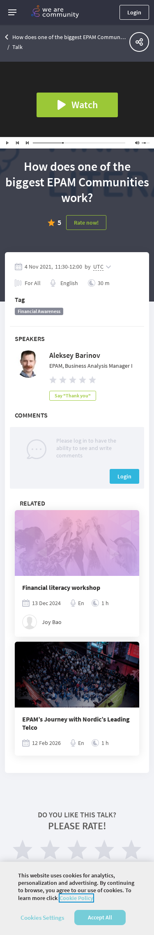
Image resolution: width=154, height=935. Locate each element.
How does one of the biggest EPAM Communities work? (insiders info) (69, 37)
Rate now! (86, 222)
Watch (84, 104)
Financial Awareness (39, 311)
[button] (12, 12)
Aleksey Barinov (74, 355)
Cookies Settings (42, 917)
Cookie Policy (76, 898)
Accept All (100, 917)
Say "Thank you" (73, 395)
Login (134, 12)
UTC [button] (98, 266)
